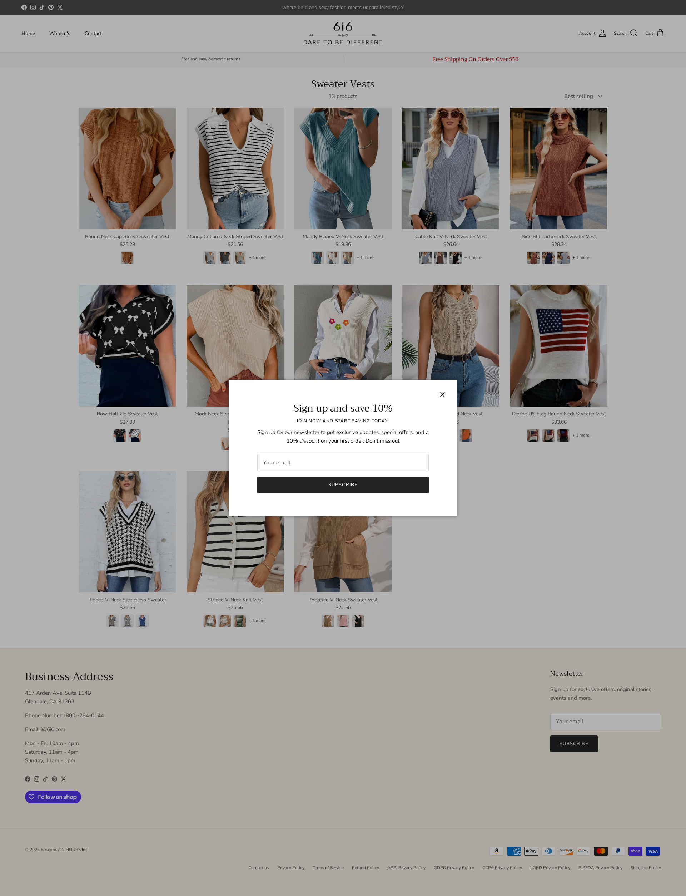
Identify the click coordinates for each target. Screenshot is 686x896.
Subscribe (342, 485)
